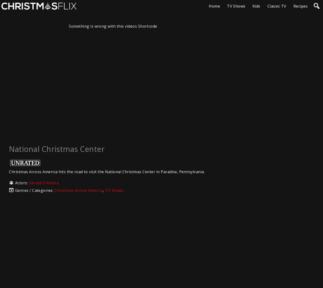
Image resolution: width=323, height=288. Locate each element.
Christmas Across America (79, 190)
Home (214, 6)
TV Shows (236, 6)
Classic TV (276, 6)
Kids (256, 6)
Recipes (300, 6)
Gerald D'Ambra (44, 182)
